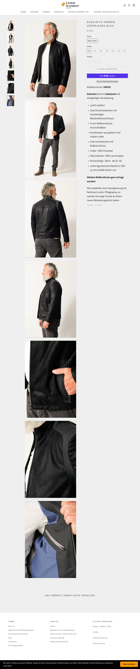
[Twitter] (97, 205)
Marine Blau (92, 40)
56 (101, 51)
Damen (46, 12)
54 (95, 51)
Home (23, 12)
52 (89, 51)
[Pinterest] (100, 205)
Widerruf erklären (129, 664)
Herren (35, 12)
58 (107, 51)
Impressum (12, 641)
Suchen (52, 626)
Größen (59, 12)
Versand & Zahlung (57, 638)
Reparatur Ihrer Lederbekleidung (62, 630)
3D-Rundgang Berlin (15, 645)
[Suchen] (129, 5)
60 (113, 51)
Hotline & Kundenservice (59, 641)
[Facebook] (95, 205)
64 (125, 51)
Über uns (11, 626)
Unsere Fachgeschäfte (107, 12)
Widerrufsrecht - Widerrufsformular (63, 634)
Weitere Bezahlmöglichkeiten (107, 81)
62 (119, 51)
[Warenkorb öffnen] (134, 5)
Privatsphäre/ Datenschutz (18, 634)
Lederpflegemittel (78, 12)
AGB (9, 638)
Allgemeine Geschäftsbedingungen (21, 630)
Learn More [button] (7, 666)
